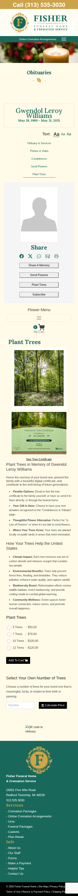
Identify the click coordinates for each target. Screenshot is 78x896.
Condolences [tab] (39, 158)
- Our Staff (13, 853)
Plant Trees (39, 284)
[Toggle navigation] (39, 318)
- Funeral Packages (19, 826)
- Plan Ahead (14, 837)
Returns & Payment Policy (36, 891)
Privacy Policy (57, 886)
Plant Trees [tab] (39, 174)
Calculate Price (54, 705)
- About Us (13, 848)
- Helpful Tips (15, 868)
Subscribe (39, 294)
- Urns (10, 821)
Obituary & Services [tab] (39, 143)
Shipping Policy (60, 891)
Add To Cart (16, 660)
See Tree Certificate (39, 459)
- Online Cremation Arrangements (29, 816)
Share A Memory (39, 265)
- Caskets (12, 832)
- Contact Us (14, 873)
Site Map (43, 886)
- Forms (11, 858)
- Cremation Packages (21, 811)
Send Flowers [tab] (39, 166)
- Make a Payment (18, 863)
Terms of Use (13, 891)
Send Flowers (39, 275)
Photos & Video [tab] (39, 150)
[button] (56, 134)
